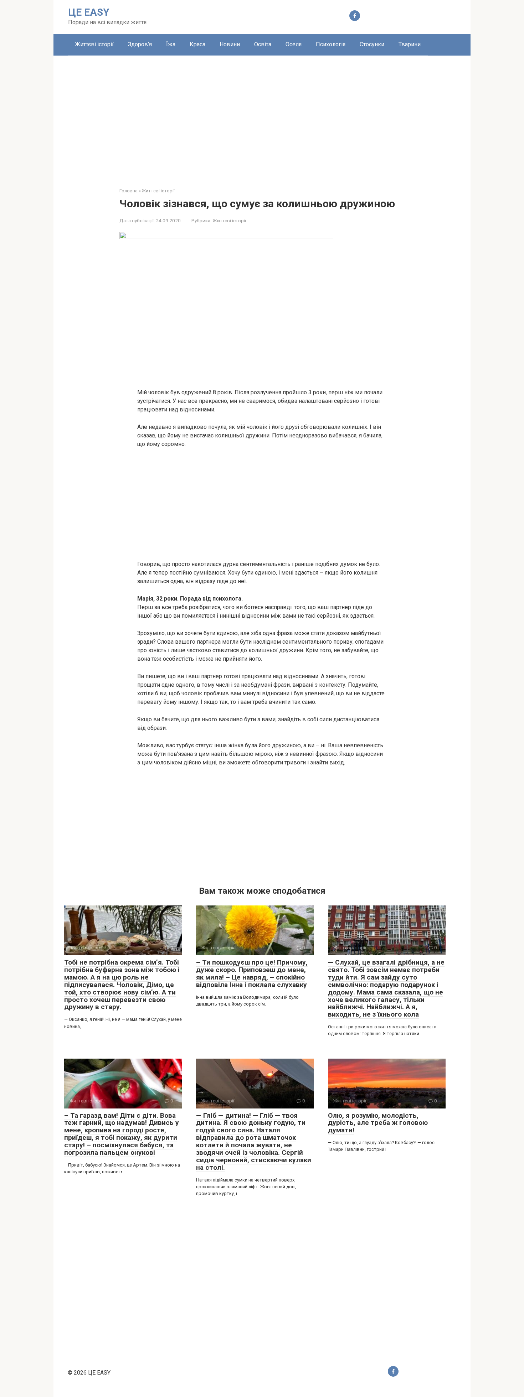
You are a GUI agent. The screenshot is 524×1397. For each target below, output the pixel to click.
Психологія (330, 44)
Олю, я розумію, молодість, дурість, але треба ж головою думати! (378, 1122)
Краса (197, 44)
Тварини (410, 44)
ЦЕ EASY (88, 12)
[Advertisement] (262, 116)
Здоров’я (140, 44)
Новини (230, 44)
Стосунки (372, 44)
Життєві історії (94, 44)
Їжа (170, 44)
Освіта (262, 44)
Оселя (294, 44)
